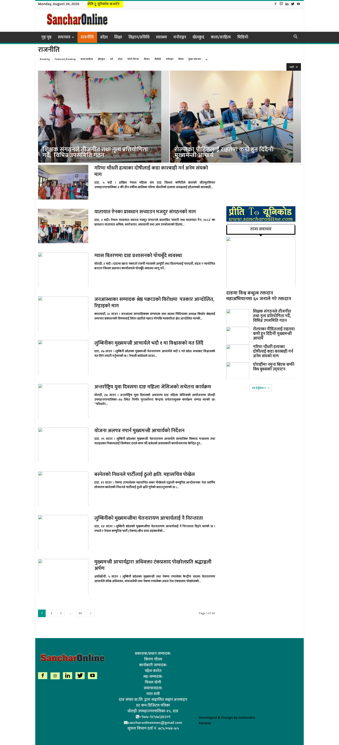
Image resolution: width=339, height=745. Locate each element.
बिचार (147, 59)
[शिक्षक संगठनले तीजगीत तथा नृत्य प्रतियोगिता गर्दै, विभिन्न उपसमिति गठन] (103, 121)
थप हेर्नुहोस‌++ (259, 388)
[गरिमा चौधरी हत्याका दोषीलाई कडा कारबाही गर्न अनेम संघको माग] (63, 182)
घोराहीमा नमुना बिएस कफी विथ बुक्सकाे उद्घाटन (273, 367)
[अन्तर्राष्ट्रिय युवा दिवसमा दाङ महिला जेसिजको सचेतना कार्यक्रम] (63, 401)
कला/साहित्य (221, 37)
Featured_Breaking (65, 59)
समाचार (64, 37)
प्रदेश (104, 37)
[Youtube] (298, 4)
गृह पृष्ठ (46, 37)
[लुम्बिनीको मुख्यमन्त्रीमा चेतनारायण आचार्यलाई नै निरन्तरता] (63, 532)
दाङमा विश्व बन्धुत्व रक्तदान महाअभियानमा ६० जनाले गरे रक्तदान (258, 296)
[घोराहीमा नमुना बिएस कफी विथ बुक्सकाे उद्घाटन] (237, 370)
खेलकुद (198, 37)
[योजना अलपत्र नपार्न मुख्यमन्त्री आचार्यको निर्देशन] (63, 445)
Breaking (45, 59)
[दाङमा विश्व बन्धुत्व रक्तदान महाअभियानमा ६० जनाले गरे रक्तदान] (260, 262)
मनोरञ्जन (179, 37)
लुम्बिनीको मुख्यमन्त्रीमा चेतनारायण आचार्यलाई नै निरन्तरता (148, 518)
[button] (295, 37)
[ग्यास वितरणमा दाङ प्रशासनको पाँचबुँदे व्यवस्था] (63, 269)
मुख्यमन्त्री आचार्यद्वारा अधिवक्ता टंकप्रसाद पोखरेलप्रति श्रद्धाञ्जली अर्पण (152, 565)
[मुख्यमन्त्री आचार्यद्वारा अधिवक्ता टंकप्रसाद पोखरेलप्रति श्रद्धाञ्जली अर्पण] (63, 576)
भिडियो (242, 37)
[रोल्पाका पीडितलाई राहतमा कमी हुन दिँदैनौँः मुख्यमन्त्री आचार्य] (235, 121)
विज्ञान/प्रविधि (138, 37)
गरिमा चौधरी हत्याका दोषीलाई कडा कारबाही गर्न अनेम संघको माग (151, 171)
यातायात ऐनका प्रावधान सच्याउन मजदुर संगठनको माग (145, 212)
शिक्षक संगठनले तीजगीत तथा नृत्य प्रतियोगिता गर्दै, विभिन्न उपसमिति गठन (272, 316)
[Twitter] (292, 4)
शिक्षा (118, 37)
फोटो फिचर (133, 59)
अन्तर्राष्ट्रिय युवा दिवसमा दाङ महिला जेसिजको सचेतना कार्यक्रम (152, 387)
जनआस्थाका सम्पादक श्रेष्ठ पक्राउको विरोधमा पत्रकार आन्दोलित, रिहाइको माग (154, 302)
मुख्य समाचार (194, 59)
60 (80, 613)
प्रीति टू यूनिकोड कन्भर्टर (103, 4)
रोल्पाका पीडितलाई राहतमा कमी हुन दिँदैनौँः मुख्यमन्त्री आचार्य (274, 334)
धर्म (111, 59)
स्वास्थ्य (161, 37)
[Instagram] (281, 4)
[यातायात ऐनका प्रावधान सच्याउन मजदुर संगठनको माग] (63, 226)
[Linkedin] (286, 4)
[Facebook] (275, 4)
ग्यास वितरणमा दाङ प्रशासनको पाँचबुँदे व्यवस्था (138, 255)
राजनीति (87, 37)
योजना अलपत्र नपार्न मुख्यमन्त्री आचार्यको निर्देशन (139, 430)
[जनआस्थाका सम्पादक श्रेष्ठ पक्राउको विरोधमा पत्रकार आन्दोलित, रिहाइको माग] (63, 313)
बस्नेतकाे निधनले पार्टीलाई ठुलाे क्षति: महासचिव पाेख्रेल (144, 474)
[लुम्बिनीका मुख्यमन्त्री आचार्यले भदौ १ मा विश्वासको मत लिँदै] (63, 357)
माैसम (181, 59)
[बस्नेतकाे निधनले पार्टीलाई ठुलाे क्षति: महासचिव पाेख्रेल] (63, 488)
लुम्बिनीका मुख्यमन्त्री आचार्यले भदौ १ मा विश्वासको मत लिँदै (148, 343)
